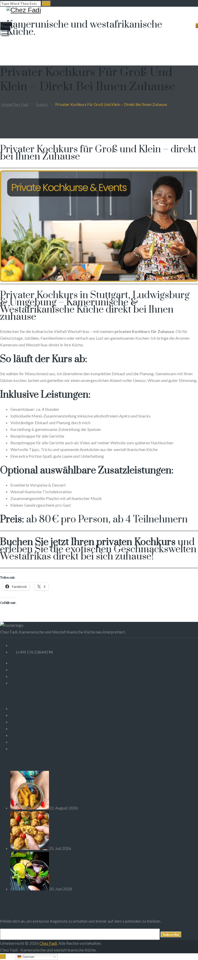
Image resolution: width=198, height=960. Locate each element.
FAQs (15, 748)
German (27, 957)
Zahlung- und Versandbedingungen (41, 728)
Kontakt (17, 741)
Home (14, 104)
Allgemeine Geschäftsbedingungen (41, 721)
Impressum (20, 708)
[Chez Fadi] (98, 10)
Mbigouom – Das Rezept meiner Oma (111, 807)
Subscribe (171, 934)
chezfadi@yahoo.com (35, 645)
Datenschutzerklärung (30, 715)
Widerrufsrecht (24, 735)
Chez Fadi (48, 943)
